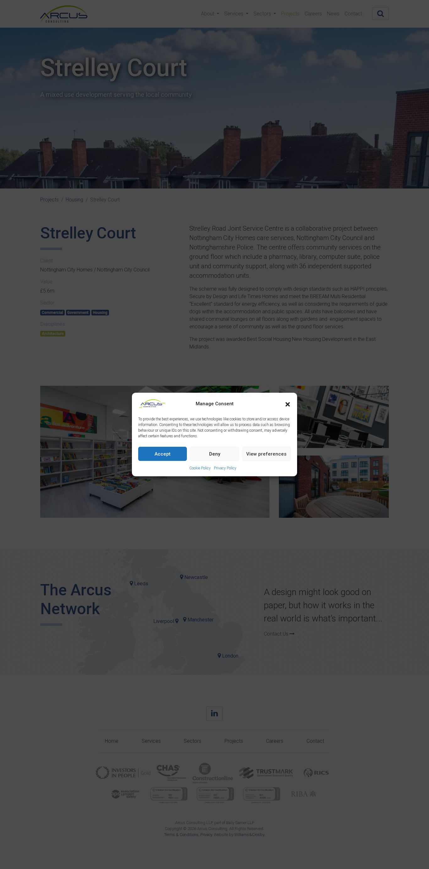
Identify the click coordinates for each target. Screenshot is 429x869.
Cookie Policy (200, 468)
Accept (163, 454)
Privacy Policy (225, 468)
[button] (288, 404)
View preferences (266, 454)
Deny (214, 454)
